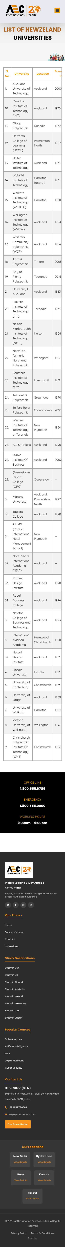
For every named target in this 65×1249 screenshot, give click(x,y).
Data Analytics (13, 1039)
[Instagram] (23, 905)
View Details (20, 1162)
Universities (11, 946)
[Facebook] (16, 905)
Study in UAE (12, 1010)
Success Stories (14, 932)
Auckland (40, 88)
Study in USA (12, 968)
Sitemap (33, 1238)
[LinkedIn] (31, 905)
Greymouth (42, 397)
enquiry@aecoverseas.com (21, 1114)
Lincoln (39, 672)
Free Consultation (18, 1124)
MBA (7, 1053)
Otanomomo (43, 410)
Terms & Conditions (42, 1233)
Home (8, 925)
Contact (10, 939)
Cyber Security (13, 1067)
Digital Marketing (14, 1060)
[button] (57, 10)
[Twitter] (8, 905)
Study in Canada (14, 982)
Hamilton (40, 178)
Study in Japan (13, 1017)
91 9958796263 (18, 1107)
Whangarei (41, 358)
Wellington (41, 725)
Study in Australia (15, 989)
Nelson (38, 333)
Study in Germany (15, 1003)
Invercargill (41, 380)
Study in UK (11, 975)
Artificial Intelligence (16, 1046)
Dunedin (39, 126)
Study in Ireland (14, 996)
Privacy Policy (19, 1233)
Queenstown (42, 479)
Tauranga (40, 276)
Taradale (40, 309)
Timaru (39, 262)
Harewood (41, 637)
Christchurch (42, 685)
